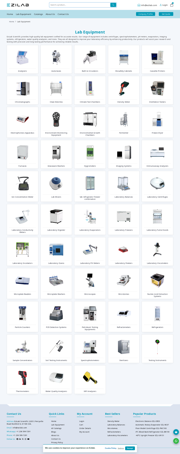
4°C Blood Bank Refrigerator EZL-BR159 (152, 432)
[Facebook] (17, 439)
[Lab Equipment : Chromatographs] (23, 88)
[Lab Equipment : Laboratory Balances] (124, 183)
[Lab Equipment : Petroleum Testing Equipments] (90, 313)
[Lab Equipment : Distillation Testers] (157, 88)
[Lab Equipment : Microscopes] (90, 280)
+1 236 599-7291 (24, 431)
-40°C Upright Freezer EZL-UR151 (150, 435)
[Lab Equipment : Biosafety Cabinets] (124, 57)
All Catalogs (56, 428)
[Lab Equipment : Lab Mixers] (56, 183)
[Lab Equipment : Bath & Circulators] (90, 57)
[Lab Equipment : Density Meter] (124, 88)
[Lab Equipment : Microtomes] (124, 280)
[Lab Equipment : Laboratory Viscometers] (157, 249)
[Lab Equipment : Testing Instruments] (157, 346)
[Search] (113, 5)
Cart (81, 425)
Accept (130, 448)
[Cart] (171, 5)
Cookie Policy (110, 448)
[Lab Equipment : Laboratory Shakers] (124, 249)
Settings (121, 448)
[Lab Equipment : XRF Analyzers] (90, 377)
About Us (50, 14)
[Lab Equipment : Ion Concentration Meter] (23, 183)
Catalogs (38, 14)
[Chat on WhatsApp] (176, 441)
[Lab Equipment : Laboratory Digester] (56, 216)
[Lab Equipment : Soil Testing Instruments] (56, 346)
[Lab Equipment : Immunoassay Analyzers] (157, 152)
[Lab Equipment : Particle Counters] (23, 313)
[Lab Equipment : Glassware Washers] (56, 152)
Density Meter (114, 421)
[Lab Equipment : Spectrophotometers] (90, 346)
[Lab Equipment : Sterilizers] (124, 346)
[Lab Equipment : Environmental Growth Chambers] (90, 119)
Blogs (53, 432)
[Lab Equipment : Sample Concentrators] (23, 346)
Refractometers (114, 432)
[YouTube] (28, 439)
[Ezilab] (18, 5)
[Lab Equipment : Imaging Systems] (124, 152)
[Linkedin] (20, 439)
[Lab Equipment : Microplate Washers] (56, 280)
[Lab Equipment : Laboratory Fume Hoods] (157, 216)
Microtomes (113, 428)
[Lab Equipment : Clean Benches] (56, 88)
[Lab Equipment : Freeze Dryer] (157, 119)
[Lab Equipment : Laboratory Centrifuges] (157, 183)
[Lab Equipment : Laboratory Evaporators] (90, 216)
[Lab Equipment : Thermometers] (23, 377)
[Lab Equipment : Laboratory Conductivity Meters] (23, 216)
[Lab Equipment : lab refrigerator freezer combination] (90, 183)
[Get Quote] (176, 432)
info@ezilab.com (149, 5)
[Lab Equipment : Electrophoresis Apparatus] (23, 119)
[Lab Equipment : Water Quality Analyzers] (56, 377)
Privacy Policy (57, 442)
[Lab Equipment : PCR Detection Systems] (56, 313)
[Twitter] (23, 439)
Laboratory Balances (116, 425)
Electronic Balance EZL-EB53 (148, 421)
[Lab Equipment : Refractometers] (124, 313)
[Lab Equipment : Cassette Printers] (157, 57)
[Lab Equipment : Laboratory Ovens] (56, 249)
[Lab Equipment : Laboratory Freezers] (124, 216)
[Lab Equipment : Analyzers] (23, 57)
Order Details (85, 428)
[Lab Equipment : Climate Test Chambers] (90, 88)
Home (10, 14)
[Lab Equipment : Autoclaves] (56, 57)
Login (81, 421)
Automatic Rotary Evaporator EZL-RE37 (152, 425)
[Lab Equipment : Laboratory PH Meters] (90, 249)
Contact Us (63, 14)
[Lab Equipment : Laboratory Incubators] (23, 249)
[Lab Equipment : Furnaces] (23, 152)
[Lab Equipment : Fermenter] (124, 119)
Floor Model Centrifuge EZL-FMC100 (151, 428)
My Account (84, 432)
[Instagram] (25, 439)
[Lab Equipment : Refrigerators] (157, 313)
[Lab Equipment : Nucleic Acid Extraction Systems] (157, 280)
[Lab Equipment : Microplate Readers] (23, 280)
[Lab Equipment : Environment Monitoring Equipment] (56, 119)
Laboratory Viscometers (118, 435)
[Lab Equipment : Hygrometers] (90, 152)
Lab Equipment (23, 14)
